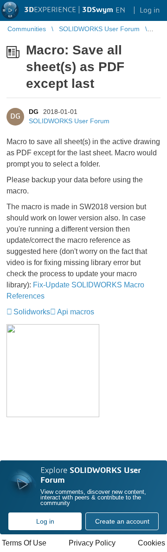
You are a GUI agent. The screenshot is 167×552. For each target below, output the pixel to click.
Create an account (122, 521)
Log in (45, 521)
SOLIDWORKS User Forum (69, 121)
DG (34, 111)
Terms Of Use (24, 543)
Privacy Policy (92, 543)
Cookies (151, 543)
